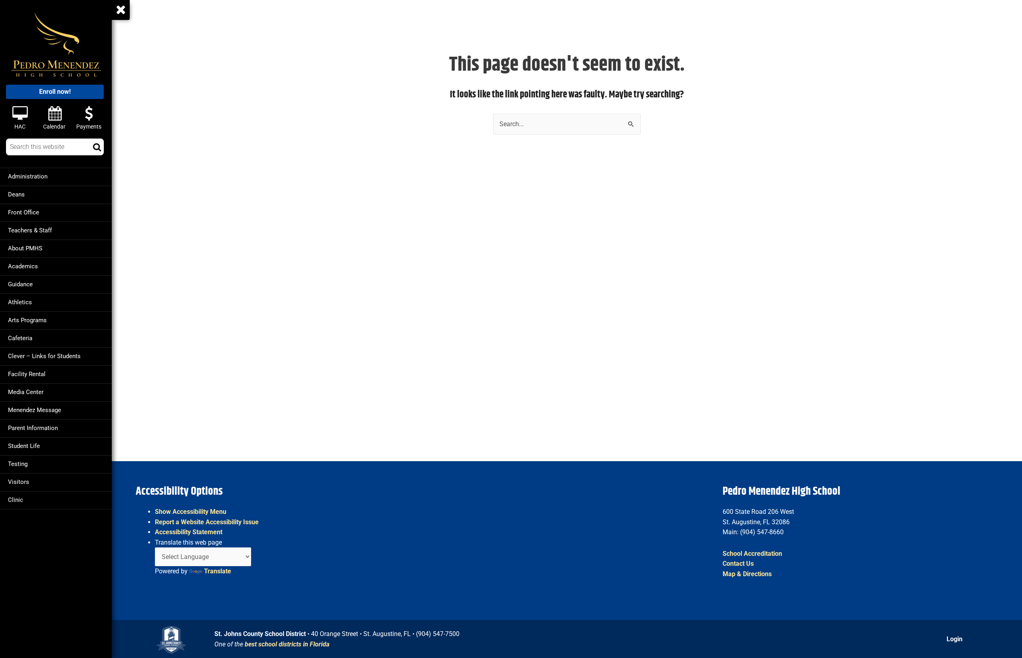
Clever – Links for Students (44, 356)
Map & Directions (747, 574)
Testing (18, 464)
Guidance (20, 284)
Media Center (26, 392)
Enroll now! (55, 91)
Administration (28, 176)
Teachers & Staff (30, 230)
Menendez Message (34, 410)
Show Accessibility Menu (190, 511)
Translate (217, 571)
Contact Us (738, 563)
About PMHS (25, 248)
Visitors (18, 482)
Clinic (15, 499)
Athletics (20, 302)
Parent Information (33, 428)
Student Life (24, 446)
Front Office (23, 212)
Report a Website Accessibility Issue (207, 522)
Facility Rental (27, 374)
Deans (16, 194)
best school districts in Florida (287, 644)
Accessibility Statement (188, 532)
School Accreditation (752, 553)
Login (955, 639)
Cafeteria (20, 338)
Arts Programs (27, 320)
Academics (23, 266)
